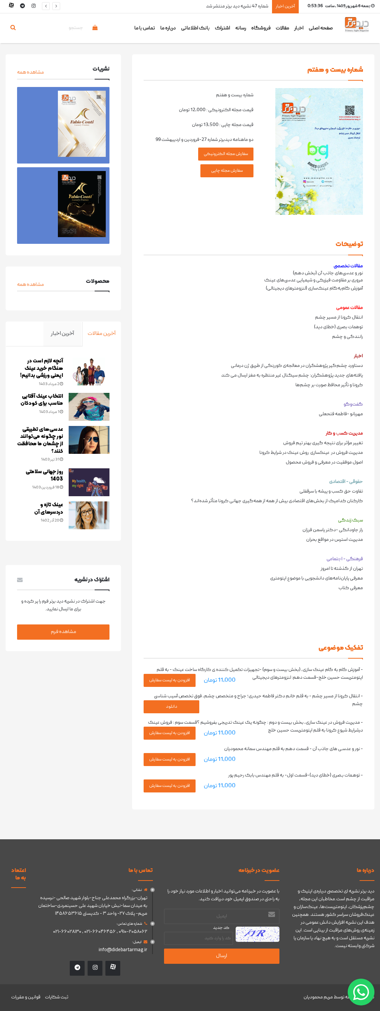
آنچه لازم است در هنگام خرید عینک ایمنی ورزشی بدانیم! (41, 368)
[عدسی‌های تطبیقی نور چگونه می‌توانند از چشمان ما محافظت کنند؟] (89, 440)
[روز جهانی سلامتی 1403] (89, 482)
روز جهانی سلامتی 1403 (44, 475)
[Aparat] (11, 6)
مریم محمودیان (318, 997)
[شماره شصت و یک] (63, 125)
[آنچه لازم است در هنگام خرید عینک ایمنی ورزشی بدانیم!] (89, 371)
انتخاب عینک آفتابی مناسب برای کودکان (41, 400)
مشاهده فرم (63, 632)
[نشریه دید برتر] (356, 31)
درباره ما (168, 28)
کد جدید (221, 928)
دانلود (171, 707)
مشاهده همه (30, 72)
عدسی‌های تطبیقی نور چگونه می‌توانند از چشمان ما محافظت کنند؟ (40, 440)
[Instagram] (33, 6)
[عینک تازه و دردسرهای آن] (89, 515)
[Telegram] (22, 6)
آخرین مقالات (102, 334)
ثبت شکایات (56, 997)
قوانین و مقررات (25, 997)
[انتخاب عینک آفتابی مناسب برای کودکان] (89, 407)
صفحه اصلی (321, 28)
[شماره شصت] (63, 205)
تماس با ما (144, 28)
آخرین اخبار (62, 334)
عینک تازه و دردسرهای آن (48, 508)
